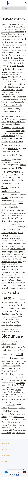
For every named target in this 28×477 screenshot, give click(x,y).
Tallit (19, 353)
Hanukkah (4, 149)
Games (6, 127)
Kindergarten (13, 241)
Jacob (15, 201)
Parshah (16, 299)
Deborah (14, 99)
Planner (12, 308)
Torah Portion (15, 402)
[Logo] (14, 3)
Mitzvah (4, 275)
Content (10, 92)
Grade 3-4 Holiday (8, 138)
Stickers (5, 346)
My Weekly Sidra (14, 280)
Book (22, 72)
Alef (17, 34)
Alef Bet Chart (6, 36)
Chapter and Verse (18, 79)
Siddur (8, 336)
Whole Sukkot (6, 427)
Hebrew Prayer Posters (15, 162)
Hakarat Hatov (14, 145)
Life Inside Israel (11, 254)
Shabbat (4, 329)
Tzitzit (12, 414)
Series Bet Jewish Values (16, 327)
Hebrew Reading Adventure (10, 165)
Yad (10, 430)
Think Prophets (7, 394)
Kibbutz (4, 241)
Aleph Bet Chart (17, 45)
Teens (23, 380)
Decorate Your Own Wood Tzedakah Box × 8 (13, 102)
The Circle (12, 385)
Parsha (3, 293)
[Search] (2, 8)
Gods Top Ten (20, 136)
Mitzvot (10, 275)
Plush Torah (20, 308)
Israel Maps (6, 200)
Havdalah (13, 148)
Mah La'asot (17, 257)
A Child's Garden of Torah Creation (13, 29)
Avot (17, 52)
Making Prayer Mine (9, 261)
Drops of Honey (13, 108)
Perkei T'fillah (11, 305)
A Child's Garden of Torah (16, 27)
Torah (23, 399)
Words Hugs (16, 427)
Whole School (19, 416)
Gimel (3, 131)
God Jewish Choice (13, 131)
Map (20, 261)
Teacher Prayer (9, 374)
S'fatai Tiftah (16, 322)
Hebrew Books (6, 152)
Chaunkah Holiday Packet (11, 81)
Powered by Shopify (21, 469)
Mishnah (22, 272)
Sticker (13, 344)
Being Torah (5, 60)
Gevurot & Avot (18, 127)
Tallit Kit (6, 358)
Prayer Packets (16, 314)
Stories (13, 347)
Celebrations (6, 79)
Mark (7, 269)
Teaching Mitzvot (13, 380)
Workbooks (4, 430)
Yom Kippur (17, 430)
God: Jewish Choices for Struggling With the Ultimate (12, 133)
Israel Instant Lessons (16, 198)
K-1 (22, 238)
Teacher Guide (19, 364)
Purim (11, 319)
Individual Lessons (15, 188)
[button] (26, 3)
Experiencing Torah (16, 121)
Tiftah (16, 394)
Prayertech (5, 317)
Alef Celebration (12, 42)
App (10, 47)
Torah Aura (5, 402)
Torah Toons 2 (12, 408)
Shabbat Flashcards (16, 329)
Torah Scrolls (11, 405)
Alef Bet (22, 34)
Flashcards (16, 124)
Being (21, 58)
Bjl (8, 65)
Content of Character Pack (16, 94)
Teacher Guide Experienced (11, 368)
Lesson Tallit (17, 244)
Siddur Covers (14, 341)
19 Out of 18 (5, 24)
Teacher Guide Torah (11, 371)
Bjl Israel (20, 65)
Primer (21, 316)
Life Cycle (18, 251)
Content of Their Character (13, 96)
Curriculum (5, 99)
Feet (2, 124)
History (16, 175)
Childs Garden (12, 87)
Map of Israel (7, 266)
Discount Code (13, 105)
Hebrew (22, 148)
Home (2, 13)
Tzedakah (6, 410)
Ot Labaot (10, 288)
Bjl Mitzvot (7, 69)
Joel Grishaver (12, 215)
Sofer (8, 344)
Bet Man (9, 63)
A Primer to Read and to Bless (12, 31)
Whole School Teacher (16, 425)
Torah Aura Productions (12, 469)
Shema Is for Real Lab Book (10, 331)
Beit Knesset (16, 60)
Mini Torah (13, 272)
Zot (13, 432)
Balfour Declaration (10, 55)
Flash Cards (8, 124)
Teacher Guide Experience (11, 366)
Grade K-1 (20, 138)
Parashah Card (20, 288)
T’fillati (18, 414)
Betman (16, 63)
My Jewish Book (14, 277)
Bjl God (13, 65)
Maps (16, 266)
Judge (18, 239)
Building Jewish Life (15, 77)
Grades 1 (4, 142)
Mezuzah (15, 269)
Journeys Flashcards (9, 227)
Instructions (5, 194)
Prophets (4, 319)
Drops (3, 109)
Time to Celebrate (11, 397)
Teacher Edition (13, 361)
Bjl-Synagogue (14, 72)
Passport (11, 302)
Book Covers (5, 74)
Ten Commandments (8, 383)
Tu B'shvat (22, 408)
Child (3, 84)
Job (5, 215)
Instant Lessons (10, 191)
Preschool (14, 317)
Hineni (11, 175)
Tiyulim (17, 399)
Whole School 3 (7, 419)
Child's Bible (11, 84)
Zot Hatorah (20, 432)
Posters (4, 311)
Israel (4, 197)
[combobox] (14, 8)
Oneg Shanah (15, 285)
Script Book (9, 325)
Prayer (11, 311)
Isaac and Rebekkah (18, 194)
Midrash (4, 272)
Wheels (10, 417)
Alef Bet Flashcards (14, 39)
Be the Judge (13, 58)
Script (3, 325)
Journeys (20, 224)
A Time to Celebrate (13, 32)
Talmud (15, 358)
